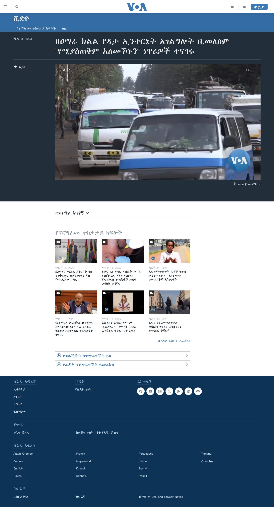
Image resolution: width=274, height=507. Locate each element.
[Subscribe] (198, 391)
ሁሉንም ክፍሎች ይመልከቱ (174, 341)
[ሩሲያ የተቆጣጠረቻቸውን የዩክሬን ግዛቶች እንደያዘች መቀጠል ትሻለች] (169, 302)
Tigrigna (206, 453)
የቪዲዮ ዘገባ (83, 389)
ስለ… (65, 28)
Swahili (143, 476)
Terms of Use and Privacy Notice (161, 497)
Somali (143, 468)
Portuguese (146, 453)
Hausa (17, 476)
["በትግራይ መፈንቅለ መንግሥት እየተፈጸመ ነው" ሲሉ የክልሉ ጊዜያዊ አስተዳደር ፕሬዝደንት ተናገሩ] (76, 302)
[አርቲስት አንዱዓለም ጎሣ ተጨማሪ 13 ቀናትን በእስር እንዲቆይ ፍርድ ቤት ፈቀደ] (123, 302)
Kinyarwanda (84, 461)
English (18, 468)
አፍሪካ (17, 397)
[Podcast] (188, 391)
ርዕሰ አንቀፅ (20, 497)
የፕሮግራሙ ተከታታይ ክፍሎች (36, 28)
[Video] (232, 7)
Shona (143, 461)
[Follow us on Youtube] (150, 391)
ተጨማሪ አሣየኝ (70, 213)
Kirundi (80, 468)
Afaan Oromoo (23, 453)
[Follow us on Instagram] (160, 391)
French (80, 453)
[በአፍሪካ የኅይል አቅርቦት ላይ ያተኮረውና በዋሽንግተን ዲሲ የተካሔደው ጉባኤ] (76, 251)
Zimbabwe (207, 461)
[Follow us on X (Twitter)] (169, 391)
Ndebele (81, 476)
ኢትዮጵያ (19, 389)
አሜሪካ (17, 404)
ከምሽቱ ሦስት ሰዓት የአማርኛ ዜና (97, 432)
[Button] (19, 68)
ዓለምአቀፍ (19, 412)
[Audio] (245, 7)
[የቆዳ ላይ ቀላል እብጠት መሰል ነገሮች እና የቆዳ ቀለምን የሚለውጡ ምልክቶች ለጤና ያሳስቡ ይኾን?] (123, 251)
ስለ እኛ (80, 497)
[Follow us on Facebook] (141, 391)
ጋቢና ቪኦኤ (21, 432)
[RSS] (179, 391)
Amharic (18, 461)
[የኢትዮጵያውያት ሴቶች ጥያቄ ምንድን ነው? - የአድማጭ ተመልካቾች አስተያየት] (169, 251)
